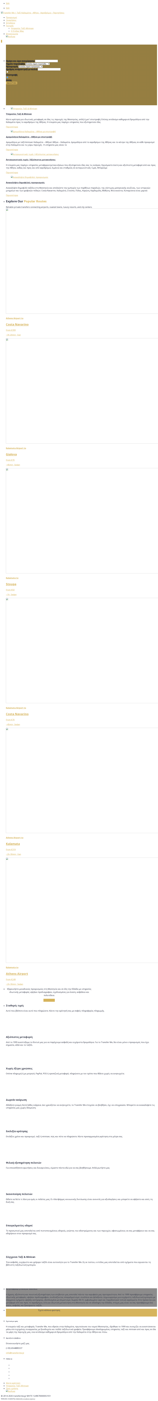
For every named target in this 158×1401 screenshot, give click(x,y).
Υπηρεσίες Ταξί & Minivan (19, 114)
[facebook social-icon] (12, 1365)
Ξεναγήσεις (11, 20)
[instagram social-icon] (12, 1371)
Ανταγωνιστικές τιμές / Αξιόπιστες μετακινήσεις (31, 159)
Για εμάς (10, 25)
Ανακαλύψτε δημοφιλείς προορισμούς (25, 182)
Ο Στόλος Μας (17, 31)
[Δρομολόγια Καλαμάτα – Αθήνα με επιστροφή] (33, 131)
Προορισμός (12, 66)
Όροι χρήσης (12, 1388)
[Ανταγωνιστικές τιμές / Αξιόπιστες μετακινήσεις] (35, 154)
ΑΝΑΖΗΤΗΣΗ (11, 83)
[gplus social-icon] (12, 1368)
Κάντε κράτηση (13, 1383)
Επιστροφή (11, 74)
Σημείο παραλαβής (15, 63)
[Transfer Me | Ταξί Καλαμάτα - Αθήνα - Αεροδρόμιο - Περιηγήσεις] (32, 12)
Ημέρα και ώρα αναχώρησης (20, 60)
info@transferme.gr (15, 1352)
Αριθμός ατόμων (21, 69)
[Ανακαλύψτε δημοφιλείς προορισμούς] (29, 177)
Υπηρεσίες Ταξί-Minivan (22, 28)
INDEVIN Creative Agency (25, 1399)
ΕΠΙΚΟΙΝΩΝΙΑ (49, 1315)
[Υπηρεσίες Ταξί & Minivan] (24, 108)
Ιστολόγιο (10, 23)
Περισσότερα (12, 126)
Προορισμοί (11, 17)
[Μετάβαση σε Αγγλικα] (10, 36)
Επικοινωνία (12, 33)
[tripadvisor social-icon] (12, 1378)
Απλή (8, 80)
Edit (8, 3)
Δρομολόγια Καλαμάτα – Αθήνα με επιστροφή (29, 136)
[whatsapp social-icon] (12, 1375)
